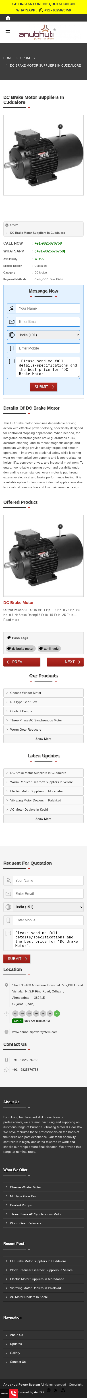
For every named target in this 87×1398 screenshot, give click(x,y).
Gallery (15, 1353)
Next (70, 662)
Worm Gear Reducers (25, 729)
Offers (14, 225)
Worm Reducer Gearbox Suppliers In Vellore (41, 782)
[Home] (8, 18)
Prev (17, 662)
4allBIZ (39, 1392)
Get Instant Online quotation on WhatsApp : (43, 7)
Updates (27, 58)
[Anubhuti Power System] (49, 32)
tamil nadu (51, 648)
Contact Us (18, 1361)
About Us (16, 1335)
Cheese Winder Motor (25, 693)
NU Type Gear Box (23, 702)
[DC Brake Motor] (43, 556)
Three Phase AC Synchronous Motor (36, 720)
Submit (41, 387)
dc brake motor (22, 648)
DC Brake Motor (18, 602)
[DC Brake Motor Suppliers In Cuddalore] (43, 155)
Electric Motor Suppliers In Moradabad (37, 791)
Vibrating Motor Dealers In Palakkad (35, 800)
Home (8, 58)
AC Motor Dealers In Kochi (29, 809)
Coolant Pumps (21, 711)
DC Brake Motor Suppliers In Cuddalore (38, 773)
